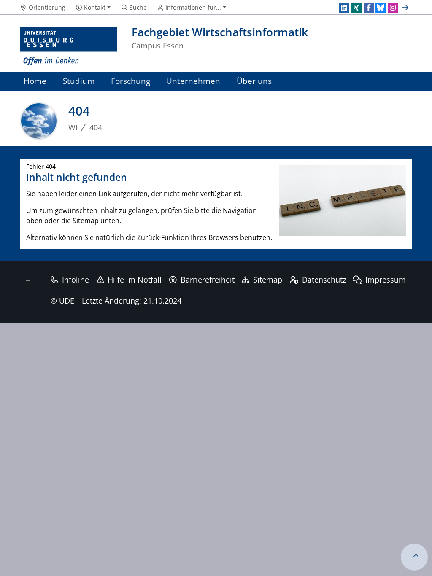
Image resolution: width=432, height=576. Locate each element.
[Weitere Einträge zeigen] (406, 8)
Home (35, 80)
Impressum (385, 280)
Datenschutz (324, 280)
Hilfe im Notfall (135, 280)
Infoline (75, 280)
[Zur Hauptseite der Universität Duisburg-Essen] (68, 46)
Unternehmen (193, 80)
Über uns (254, 80)
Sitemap (267, 280)
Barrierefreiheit (208, 280)
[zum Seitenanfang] (414, 557)
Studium (79, 80)
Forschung (130, 80)
